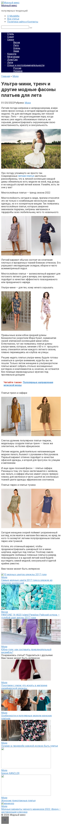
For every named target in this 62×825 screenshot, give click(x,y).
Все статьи (13, 18)
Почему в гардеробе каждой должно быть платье (29, 745)
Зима (16, 51)
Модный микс (9, 5)
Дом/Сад (12, 59)
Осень (16, 48)
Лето (16, 45)
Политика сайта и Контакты (22, 21)
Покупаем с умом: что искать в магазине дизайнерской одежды (24, 687)
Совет (10, 36)
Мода (28, 102)
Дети (10, 62)
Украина (17, 71)
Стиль (10, 33)
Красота (11, 53)
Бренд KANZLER (10, 773)
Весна (16, 42)
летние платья (26, 176)
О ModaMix (13, 16)
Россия (17, 68)
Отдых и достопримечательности (25, 65)
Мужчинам (13, 56)
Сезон (10, 39)
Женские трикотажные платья (18, 800)
